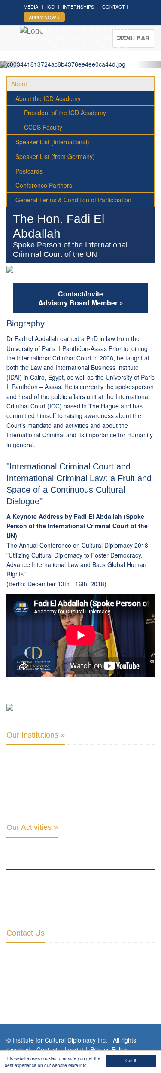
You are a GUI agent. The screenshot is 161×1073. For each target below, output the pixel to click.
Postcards (29, 171)
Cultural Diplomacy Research (46, 863)
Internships (78, 6)
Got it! (131, 1060)
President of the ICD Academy (65, 112)
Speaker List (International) (52, 141)
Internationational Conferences (50, 902)
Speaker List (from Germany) (55, 156)
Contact (113, 6)
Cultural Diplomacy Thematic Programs (59, 889)
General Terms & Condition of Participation (73, 199)
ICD (50, 6)
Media (31, 6)
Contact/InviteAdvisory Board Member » (80, 298)
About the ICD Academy (48, 98)
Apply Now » (44, 17)
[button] (12, 64)
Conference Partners (43, 185)
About (19, 83)
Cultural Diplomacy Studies (43, 849)
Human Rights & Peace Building (47, 875)
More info (77, 1065)
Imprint (73, 1049)
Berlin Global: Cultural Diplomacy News (60, 796)
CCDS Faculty (43, 127)
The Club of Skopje (31, 770)
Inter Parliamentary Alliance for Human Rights (69, 757)
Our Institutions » (35, 735)
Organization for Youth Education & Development (73, 783)
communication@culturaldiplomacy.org (91, 993)
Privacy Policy (109, 1049)
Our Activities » (32, 827)
